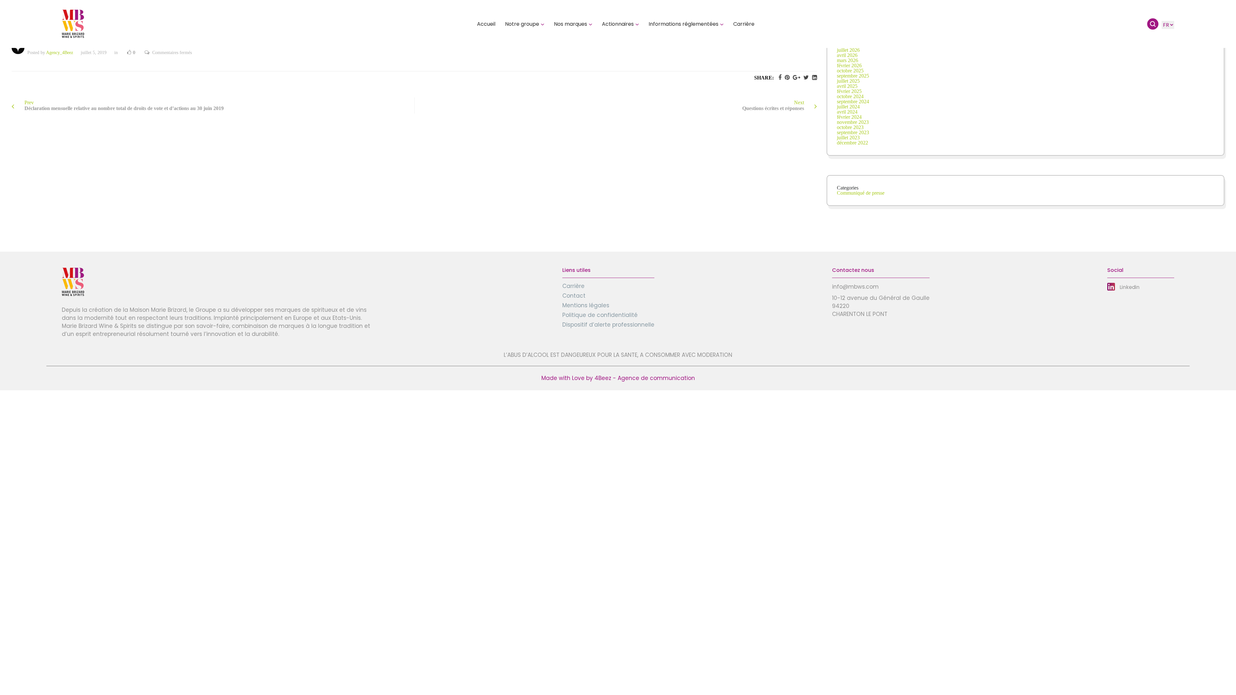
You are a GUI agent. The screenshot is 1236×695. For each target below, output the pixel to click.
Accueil (486, 24)
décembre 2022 (852, 142)
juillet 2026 (848, 50)
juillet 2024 (848, 106)
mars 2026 (847, 60)
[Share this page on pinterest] (786, 77)
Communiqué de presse (861, 193)
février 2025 (849, 91)
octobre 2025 (850, 70)
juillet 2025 (848, 81)
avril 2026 (847, 55)
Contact (573, 295)
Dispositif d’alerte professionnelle (608, 324)
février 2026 (849, 65)
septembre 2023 (853, 132)
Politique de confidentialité (600, 315)
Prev (124, 105)
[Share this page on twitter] (804, 77)
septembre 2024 (853, 101)
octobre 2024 (850, 96)
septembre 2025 (853, 76)
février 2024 (849, 117)
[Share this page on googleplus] (795, 77)
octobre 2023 (850, 127)
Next (773, 105)
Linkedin (1129, 287)
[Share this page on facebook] (778, 77)
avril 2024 (847, 112)
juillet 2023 (848, 137)
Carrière (743, 24)
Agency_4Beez (59, 52)
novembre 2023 (853, 122)
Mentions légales (585, 305)
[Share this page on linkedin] (813, 77)
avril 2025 (847, 86)
